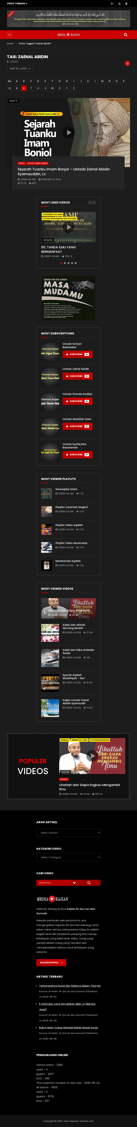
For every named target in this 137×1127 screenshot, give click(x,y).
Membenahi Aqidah (68, 561)
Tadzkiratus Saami (52, 214)
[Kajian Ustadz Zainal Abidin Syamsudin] (50, 708)
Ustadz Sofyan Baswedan (72, 345)
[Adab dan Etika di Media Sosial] (50, 658)
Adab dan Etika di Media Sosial (78, 651)
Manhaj (65, 740)
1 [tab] (61, 263)
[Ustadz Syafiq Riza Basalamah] (50, 452)
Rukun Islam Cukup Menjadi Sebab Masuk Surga (68, 1027)
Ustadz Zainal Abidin (37, 163)
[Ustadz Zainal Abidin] (50, 377)
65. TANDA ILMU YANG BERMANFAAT (58, 249)
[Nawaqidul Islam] (46, 493)
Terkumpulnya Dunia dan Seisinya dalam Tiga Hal (69, 986)
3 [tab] (68, 263)
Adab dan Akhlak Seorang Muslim (74, 626)
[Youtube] (119, 3)
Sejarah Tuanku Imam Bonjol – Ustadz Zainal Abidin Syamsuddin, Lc (64, 171)
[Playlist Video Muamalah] (46, 547)
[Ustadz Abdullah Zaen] (50, 427)
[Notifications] (126, 3)
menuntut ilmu (80, 740)
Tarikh (22, 163)
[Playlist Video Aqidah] (46, 529)
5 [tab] (76, 263)
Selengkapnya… (50, 962)
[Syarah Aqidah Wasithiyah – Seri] (50, 683)
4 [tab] (72, 263)
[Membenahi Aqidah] (46, 565)
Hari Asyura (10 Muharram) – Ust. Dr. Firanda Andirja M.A (46, 3)
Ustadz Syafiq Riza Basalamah (74, 445)
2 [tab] (65, 263)
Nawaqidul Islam (66, 489)
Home (10, 43)
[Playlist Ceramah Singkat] (46, 511)
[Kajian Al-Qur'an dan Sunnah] (68, 34)
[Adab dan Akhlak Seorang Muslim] (50, 633)
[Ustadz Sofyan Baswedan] (50, 352)
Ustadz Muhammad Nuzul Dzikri (59, 218)
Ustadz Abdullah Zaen (77, 419)
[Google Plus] (112, 3)
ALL (10, 81)
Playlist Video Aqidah (69, 525)
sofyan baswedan (99, 740)
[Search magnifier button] (89, 883)
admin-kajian (28, 179)
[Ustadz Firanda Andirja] (50, 402)
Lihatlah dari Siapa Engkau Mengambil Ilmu (79, 611)
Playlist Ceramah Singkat (71, 507)
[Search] (125, 34)
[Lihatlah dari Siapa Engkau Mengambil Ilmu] (68, 608)
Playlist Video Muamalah (71, 543)
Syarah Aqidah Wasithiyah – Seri (74, 676)
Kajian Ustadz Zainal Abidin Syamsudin (76, 701)
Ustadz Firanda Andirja (77, 394)
